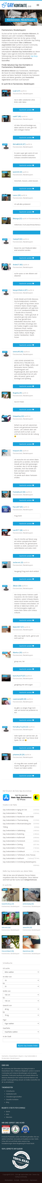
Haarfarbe (6, 1028)
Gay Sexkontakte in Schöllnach (21, 851)
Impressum (33, 1180)
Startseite (5, 1056)
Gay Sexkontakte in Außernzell (21, 837)
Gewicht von (7, 1005)
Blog (7, 1102)
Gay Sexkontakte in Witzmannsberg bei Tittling (21, 825)
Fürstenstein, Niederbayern (23, 93)
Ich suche (6, 968)
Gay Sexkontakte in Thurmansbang (21, 820)
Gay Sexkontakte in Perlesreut (21, 848)
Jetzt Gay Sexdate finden (29, 1045)
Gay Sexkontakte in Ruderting (21, 834)
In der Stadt (7, 1036)
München (9, 1117)
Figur (4, 1020)
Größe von (7, 991)
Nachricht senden (25, 110)
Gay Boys (34, 56)
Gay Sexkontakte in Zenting (21, 844)
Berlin (8, 1112)
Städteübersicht (11, 1094)
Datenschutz (24, 1180)
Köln (7, 1114)
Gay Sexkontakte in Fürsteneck (21, 841)
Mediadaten (9, 1180)
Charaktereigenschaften (14, 1097)
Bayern (21, 1056)
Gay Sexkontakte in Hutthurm (18, 858)
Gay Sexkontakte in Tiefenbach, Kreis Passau (21, 855)
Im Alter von (7, 977)
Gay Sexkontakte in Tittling (21, 813)
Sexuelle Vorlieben (12, 1099)
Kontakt (16, 1180)
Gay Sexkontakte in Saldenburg (21, 830)
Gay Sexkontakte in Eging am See (21, 810)
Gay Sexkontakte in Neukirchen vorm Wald (21, 817)
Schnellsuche (10, 1091)
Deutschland (13, 1056)
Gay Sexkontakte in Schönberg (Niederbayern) (21, 862)
